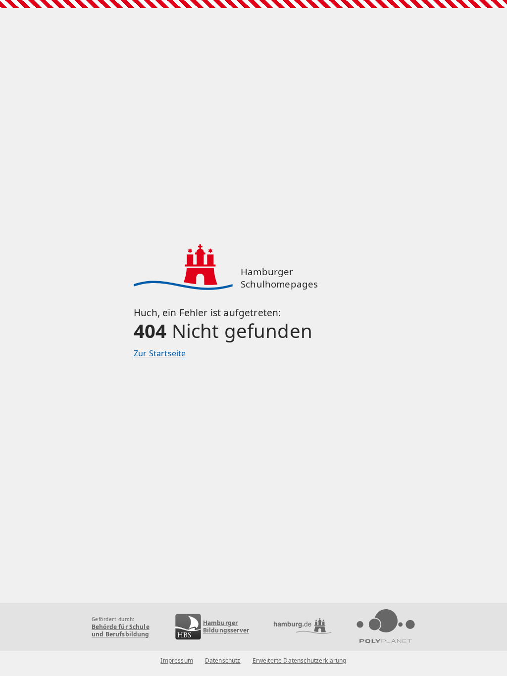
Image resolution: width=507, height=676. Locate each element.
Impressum (176, 660)
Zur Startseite (160, 353)
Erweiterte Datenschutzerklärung (300, 660)
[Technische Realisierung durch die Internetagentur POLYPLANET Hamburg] (385, 627)
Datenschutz (223, 660)
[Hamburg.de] (302, 627)
